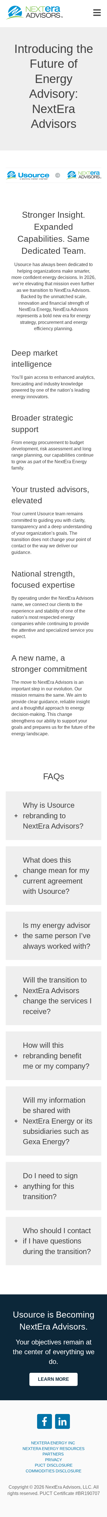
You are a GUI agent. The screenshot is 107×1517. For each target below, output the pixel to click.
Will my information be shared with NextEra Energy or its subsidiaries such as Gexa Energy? (57, 1121)
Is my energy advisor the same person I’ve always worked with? (56, 935)
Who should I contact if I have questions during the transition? (57, 1241)
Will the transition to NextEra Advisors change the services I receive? (57, 995)
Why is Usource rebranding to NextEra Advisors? (53, 815)
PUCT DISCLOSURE (53, 1465)
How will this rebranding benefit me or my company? (56, 1055)
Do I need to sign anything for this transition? (50, 1186)
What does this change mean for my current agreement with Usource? (56, 876)
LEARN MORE (53, 1379)
